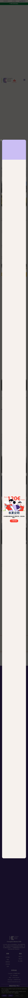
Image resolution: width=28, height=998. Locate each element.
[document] (14, 499)
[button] (1, 140)
